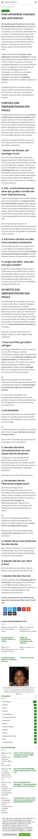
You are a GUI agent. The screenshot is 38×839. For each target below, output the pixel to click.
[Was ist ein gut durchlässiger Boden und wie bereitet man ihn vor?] (6, 774)
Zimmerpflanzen (8, 714)
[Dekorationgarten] (11, 2)
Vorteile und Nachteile (9, 736)
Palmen (5, 733)
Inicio (4, 7)
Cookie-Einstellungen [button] (10, 834)
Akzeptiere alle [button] (24, 834)
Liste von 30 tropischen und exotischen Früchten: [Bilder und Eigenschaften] (24, 755)
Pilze (4, 739)
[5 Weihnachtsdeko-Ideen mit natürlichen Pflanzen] (9, 651)
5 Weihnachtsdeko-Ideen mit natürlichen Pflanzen (9, 659)
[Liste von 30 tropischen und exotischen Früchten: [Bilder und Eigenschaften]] (6, 759)
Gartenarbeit (11, 7)
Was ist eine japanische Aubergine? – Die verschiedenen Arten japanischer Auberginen (25, 784)
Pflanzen (5, 711)
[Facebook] (5, 609)
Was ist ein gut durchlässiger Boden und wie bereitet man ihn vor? (25, 770)
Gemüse (5, 705)
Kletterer (5, 730)
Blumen (5, 723)
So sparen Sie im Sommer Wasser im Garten (8, 639)
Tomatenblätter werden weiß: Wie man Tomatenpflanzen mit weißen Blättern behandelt (25, 800)
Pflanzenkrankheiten (9, 717)
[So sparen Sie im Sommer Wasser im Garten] (9, 631)
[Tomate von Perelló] (28, 651)
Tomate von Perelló (27, 658)
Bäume (5, 708)
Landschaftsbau (8, 742)
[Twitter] (10, 609)
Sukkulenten (6, 720)
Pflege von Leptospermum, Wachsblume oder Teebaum (26, 640)
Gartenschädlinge (8, 726)
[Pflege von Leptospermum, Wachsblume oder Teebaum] (28, 631)
